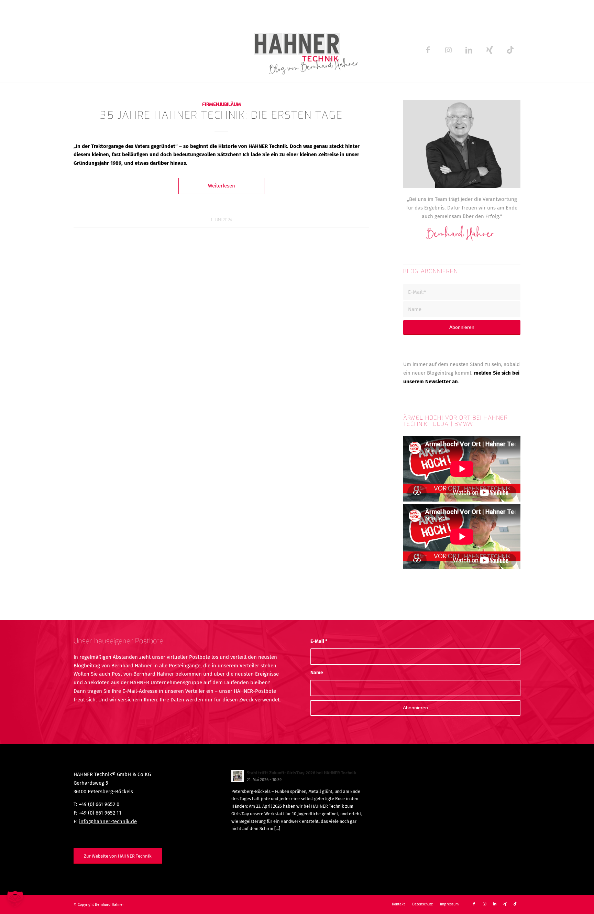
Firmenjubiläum (221, 104)
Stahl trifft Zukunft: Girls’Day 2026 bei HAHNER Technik (301, 772)
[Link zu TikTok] (510, 50)
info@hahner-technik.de (108, 821)
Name (316, 673)
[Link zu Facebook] (427, 50)
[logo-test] (297, 50)
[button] (15, 899)
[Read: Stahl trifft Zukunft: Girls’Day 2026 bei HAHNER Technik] (237, 776)
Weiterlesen (221, 186)
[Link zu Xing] (489, 50)
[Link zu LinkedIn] (469, 50)
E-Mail (318, 641)
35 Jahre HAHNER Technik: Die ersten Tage (221, 115)
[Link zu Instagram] (448, 50)
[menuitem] (398, 904)
